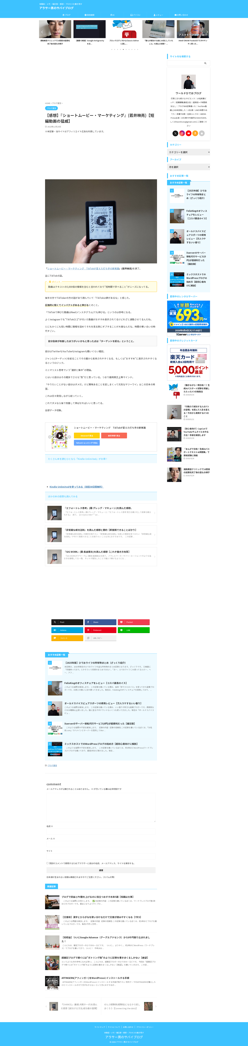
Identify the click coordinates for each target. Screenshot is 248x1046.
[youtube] (188, 133)
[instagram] (182, 133)
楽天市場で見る (114, 435)
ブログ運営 (52, 765)
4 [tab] (120, 49)
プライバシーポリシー (145, 1027)
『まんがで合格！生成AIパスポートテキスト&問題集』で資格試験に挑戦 (197, 452)
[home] (202, 133)
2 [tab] (114, 49)
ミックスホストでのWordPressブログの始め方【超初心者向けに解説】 (101, 743)
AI (113, 15)
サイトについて (114, 1027)
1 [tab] (111, 49)
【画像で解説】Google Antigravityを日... (55, 42)
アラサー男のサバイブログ (56, 8)
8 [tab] (131, 49)
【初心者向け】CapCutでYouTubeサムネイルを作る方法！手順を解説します (196, 432)
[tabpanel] (55, 33)
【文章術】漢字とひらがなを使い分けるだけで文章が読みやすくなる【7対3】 (102, 917)
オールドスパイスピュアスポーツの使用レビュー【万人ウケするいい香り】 (103, 703)
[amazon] (195, 133)
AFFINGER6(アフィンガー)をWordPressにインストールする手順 (95, 978)
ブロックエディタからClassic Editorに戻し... (89, 42)
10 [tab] (137, 49)
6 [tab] (126, 49)
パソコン (137, 15)
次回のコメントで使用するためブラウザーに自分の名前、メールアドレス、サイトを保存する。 (92, 863)
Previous (41, 32)
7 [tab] (129, 49)
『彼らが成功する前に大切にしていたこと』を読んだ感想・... (124, 42)
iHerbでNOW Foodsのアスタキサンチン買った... (158, 42)
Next (206, 32)
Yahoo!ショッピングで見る (87, 443)
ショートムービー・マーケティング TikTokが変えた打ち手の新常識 (83, 268)
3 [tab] (117, 49)
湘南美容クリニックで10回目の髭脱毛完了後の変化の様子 (197, 471)
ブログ (67, 15)
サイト (49, 850)
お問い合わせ (182, 15)
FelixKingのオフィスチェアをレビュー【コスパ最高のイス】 (96, 683)
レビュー (159, 15)
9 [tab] (134, 49)
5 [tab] (123, 49)
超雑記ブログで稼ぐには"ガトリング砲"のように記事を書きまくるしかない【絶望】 (105, 957)
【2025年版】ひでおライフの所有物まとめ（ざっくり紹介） (95, 662)
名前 (49, 826)
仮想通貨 (90, 15)
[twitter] (175, 133)
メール (50, 838)
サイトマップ (100, 1027)
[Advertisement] (101, 78)
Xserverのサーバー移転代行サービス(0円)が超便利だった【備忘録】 (100, 723)
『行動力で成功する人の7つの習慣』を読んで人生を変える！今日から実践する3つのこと (197, 411)
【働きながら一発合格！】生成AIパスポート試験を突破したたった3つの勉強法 (197, 388)
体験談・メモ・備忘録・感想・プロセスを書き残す (124, 1032)
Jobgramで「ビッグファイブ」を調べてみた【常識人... (193, 42)
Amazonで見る (87, 435)
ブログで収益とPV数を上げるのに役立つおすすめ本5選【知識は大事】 (98, 896)
